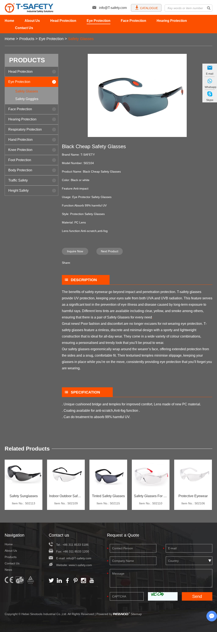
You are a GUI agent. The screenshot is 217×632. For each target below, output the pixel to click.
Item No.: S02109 (66, 503)
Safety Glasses (81, 39)
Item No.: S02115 (108, 503)
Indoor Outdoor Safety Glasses (66, 496)
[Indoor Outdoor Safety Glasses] (66, 475)
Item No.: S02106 (193, 503)
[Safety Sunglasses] (23, 475)
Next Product (109, 251)
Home (9, 20)
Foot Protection (19, 160)
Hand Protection (20, 139)
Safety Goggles (26, 99)
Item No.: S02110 (150, 503)
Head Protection (63, 20)
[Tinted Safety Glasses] (108, 475)
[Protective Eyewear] (193, 475)
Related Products (27, 448)
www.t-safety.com (80, 565)
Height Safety (18, 190)
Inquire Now (75, 251)
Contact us (59, 535)
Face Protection (133, 20)
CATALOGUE (149, 8)
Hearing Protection (172, 20)
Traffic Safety (18, 180)
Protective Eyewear (193, 496)
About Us (32, 20)
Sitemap (136, 614)
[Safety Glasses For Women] (151, 475)
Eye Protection (98, 20)
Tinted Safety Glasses (108, 496)
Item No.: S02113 (23, 503)
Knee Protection (20, 150)
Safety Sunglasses (24, 496)
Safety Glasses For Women (150, 496)
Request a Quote (123, 535)
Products (26, 39)
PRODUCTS (27, 60)
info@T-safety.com (113, 8)
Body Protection (20, 170)
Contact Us (24, 28)
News (8, 569)
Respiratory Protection (25, 129)
